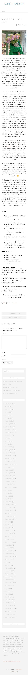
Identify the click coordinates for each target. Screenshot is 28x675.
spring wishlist (7, 384)
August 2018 (8, 545)
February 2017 (9, 568)
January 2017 (9, 571)
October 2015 (9, 614)
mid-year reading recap (10, 393)
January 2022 (9, 452)
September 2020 (10, 487)
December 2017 (9, 551)
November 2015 (9, 611)
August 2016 (8, 585)
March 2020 (8, 501)
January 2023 (9, 426)
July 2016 (8, 588)
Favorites (15, 303)
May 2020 (8, 496)
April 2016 (8, 597)
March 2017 (8, 565)
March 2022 (8, 447)
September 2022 (10, 432)
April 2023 (8, 418)
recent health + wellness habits (13, 317)
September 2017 (10, 556)
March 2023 (8, 421)
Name (4, 352)
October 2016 (9, 579)
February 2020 (9, 504)
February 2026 (9, 403)
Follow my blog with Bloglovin (11, 661)
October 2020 (9, 484)
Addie (4, 303)
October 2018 (9, 539)
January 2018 (9, 548)
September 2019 (10, 519)
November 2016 (9, 576)
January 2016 (9, 605)
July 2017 (8, 562)
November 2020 (9, 481)
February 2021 (9, 473)
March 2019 (8, 527)
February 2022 (9, 450)
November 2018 (9, 536)
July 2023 (8, 412)
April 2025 (8, 406)
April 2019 (8, 525)
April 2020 (8, 499)
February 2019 (9, 530)
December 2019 (9, 510)
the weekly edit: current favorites (12, 390)
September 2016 (10, 582)
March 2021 (8, 470)
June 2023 (8, 415)
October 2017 (9, 553)
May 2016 (8, 594)
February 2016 (9, 602)
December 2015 (9, 608)
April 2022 (8, 444)
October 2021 (9, 461)
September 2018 (10, 542)
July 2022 (8, 438)
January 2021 (9, 476)
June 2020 (8, 493)
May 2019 (8, 522)
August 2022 (8, 435)
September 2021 (10, 464)
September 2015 (10, 617)
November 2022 (9, 429)
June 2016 (8, 591)
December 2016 (9, 574)
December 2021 (9, 455)
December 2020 (9, 478)
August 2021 (8, 467)
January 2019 (9, 533)
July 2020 (8, 490)
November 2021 (9, 458)
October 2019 (9, 516)
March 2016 (8, 600)
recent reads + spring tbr (10, 387)
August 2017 (8, 559)
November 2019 (9, 513)
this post (9, 146)
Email (4, 356)
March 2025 (8, 409)
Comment (5, 334)
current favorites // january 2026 (12, 381)
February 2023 (9, 424)
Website (4, 359)
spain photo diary (15, 313)
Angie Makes (19, 669)
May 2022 (8, 441)
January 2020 (9, 507)
